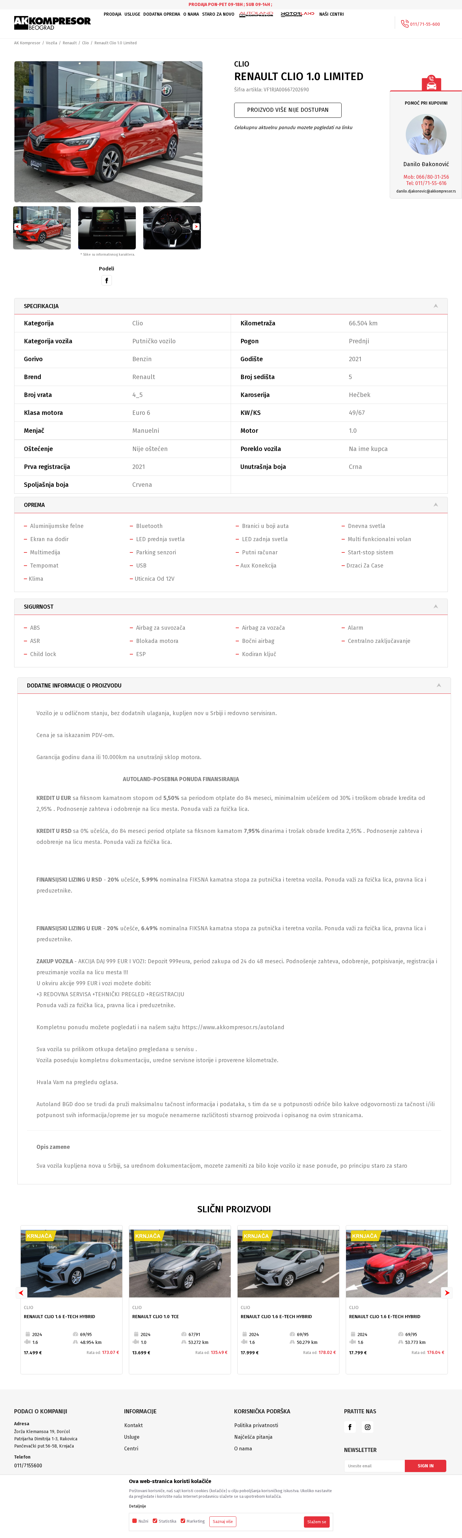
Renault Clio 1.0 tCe (155, 1316)
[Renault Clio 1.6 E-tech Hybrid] (288, 1264)
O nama (243, 1449)
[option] (108, 131)
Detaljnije (137, 1506)
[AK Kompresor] (52, 23)
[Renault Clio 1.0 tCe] (180, 1264)
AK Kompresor (27, 43)
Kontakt (133, 1425)
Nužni (143, 1521)
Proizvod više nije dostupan (288, 109)
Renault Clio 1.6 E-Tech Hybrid (59, 1316)
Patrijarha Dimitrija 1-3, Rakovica (45, 1439)
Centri (131, 1449)
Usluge (132, 1437)
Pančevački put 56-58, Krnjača (44, 1446)
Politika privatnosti (256, 1425)
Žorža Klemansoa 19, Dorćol (42, 1431)
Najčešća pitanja (253, 1437)
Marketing (196, 1521)
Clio (85, 43)
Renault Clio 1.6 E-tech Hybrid (276, 1316)
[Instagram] (367, 1427)
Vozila (51, 43)
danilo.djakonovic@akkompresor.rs (426, 191)
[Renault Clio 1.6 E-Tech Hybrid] (71, 1264)
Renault (70, 43)
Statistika (167, 1521)
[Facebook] (107, 279)
